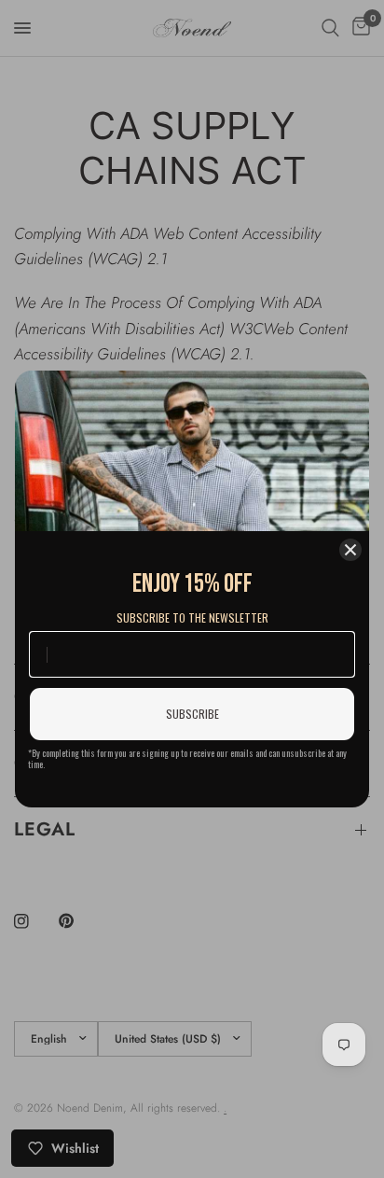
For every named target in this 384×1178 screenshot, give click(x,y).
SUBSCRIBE (192, 714)
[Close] (350, 550)
